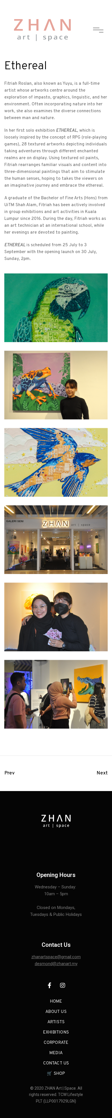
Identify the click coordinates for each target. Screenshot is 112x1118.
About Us (56, 1012)
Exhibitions (56, 1032)
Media (56, 1053)
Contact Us (56, 1063)
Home (56, 1001)
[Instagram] (62, 985)
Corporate (56, 1043)
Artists (56, 1022)
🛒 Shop (56, 1073)
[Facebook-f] (49, 985)
